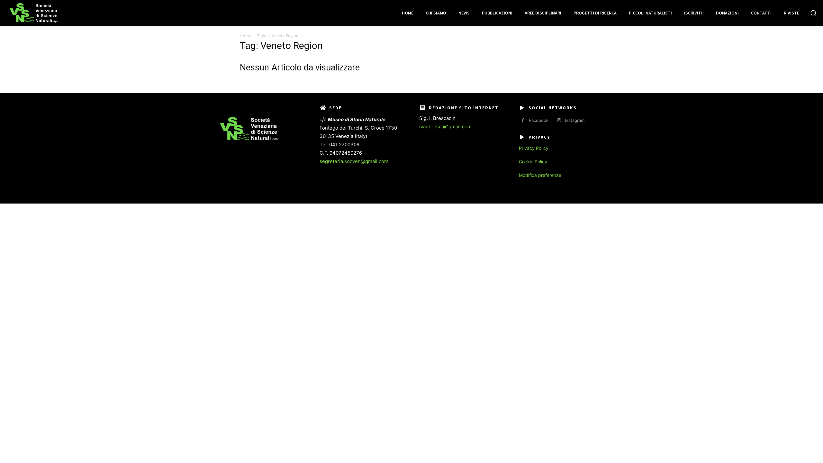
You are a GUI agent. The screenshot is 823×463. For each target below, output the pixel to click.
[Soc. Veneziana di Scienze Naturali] (34, 13)
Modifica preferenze (540, 175)
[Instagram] (559, 120)
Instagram (574, 120)
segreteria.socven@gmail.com (354, 161)
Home (245, 36)
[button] (813, 13)
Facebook (538, 120)
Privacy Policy (533, 148)
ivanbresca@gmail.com (445, 126)
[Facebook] (523, 120)
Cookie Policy (533, 161)
